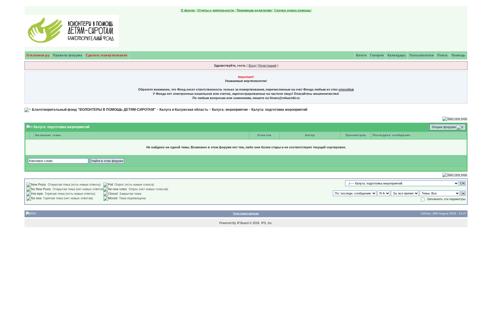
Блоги (361, 55)
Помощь (459, 55)
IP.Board (243, 223)
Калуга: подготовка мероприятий (279, 110)
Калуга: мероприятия (230, 110)
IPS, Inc (266, 223)
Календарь (397, 55)
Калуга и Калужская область (183, 110)
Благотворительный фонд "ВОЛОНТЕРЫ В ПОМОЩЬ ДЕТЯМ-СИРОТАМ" (94, 110)
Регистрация (267, 65)
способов (346, 89)
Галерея (377, 55)
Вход (252, 65)
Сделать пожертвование (107, 55)
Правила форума (67, 55)
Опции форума (444, 127)
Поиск (442, 55)
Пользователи (421, 55)
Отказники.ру (37, 55)
